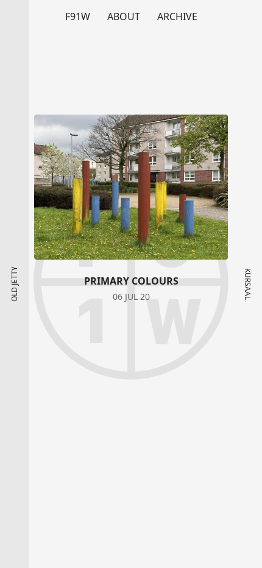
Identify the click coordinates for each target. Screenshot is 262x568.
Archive (177, 16)
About (123, 16)
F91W (77, 16)
